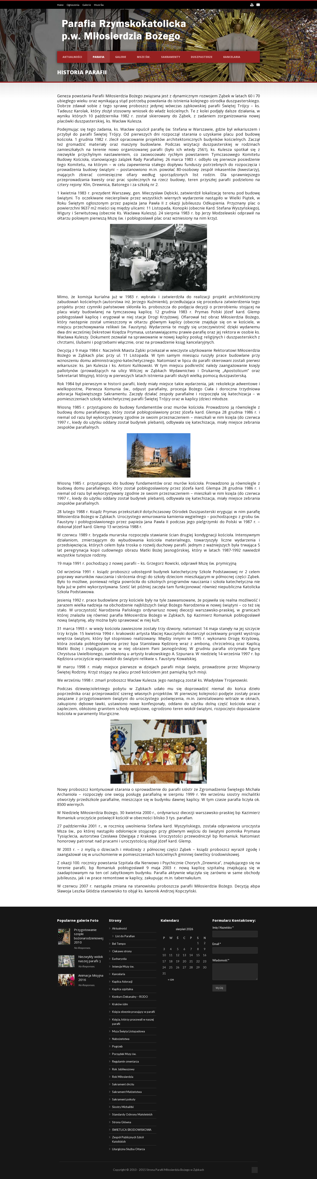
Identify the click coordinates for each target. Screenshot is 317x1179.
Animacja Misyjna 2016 (90, 977)
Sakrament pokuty (123, 1099)
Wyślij (219, 988)
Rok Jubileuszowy (123, 1069)
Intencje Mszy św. (123, 966)
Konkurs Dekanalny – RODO (130, 996)
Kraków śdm (120, 1004)
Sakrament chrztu (123, 1084)
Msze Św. (99, 4)
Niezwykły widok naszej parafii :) (90, 958)
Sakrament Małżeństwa (127, 1092)
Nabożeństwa (120, 1039)
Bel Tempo (119, 943)
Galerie (86, 4)
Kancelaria (231, 57)
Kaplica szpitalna (122, 989)
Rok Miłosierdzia (122, 1076)
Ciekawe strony (122, 951)
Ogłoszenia (73, 4)
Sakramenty (170, 57)
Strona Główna (121, 1122)
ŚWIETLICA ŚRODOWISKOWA (131, 1129)
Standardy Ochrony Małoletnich (132, 1114)
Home (60, 4)
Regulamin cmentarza (125, 1061)
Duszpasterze (201, 57)
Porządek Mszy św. (124, 1054)
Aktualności (72, 57)
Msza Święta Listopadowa (128, 1031)
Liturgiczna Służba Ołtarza (128, 1149)
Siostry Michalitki (123, 1107)
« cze (171, 979)
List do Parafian (125, 936)
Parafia (98, 57)
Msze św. (143, 57)
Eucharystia (119, 958)
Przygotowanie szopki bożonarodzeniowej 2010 (88, 936)
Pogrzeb (117, 1046)
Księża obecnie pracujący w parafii (133, 1011)
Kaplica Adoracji (122, 981)
